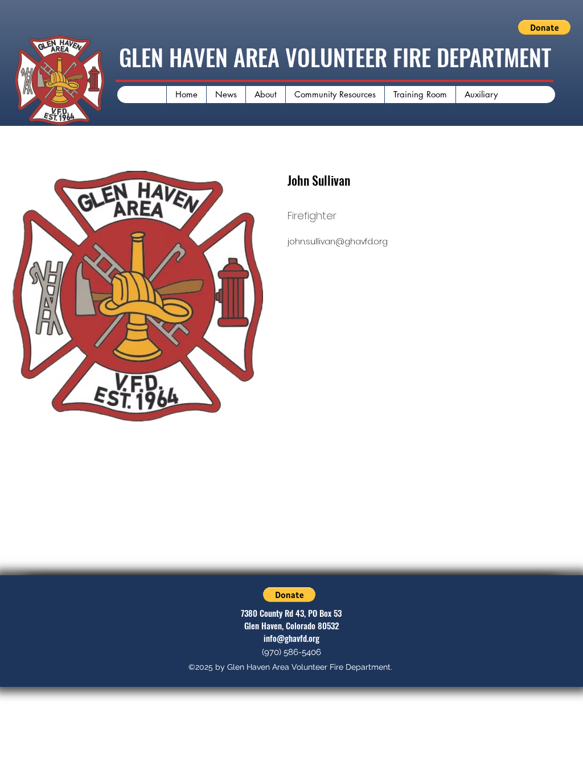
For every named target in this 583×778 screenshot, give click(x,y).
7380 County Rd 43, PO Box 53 (291, 613)
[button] (544, 27)
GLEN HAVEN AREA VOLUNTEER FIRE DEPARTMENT (335, 57)
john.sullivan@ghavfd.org (338, 241)
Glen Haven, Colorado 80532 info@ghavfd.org (291, 631)
